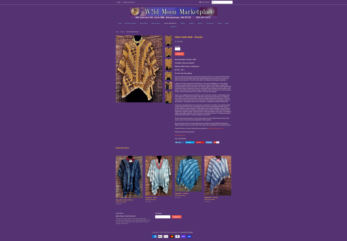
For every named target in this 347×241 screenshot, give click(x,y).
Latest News (119, 213)
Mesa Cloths (144, 23)
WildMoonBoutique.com (215, 128)
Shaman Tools (156, 23)
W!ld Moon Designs (130, 23)
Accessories (210, 23)
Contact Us (173, 26)
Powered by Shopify (186, 232)
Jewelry (182, 23)
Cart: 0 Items (205, 2)
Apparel (200, 23)
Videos (227, 23)
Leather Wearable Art (170, 23)
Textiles (220, 23)
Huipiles (191, 23)
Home (120, 23)
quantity (177, 46)
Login (118, 2)
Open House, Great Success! (126, 216)
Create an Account (129, 2)
